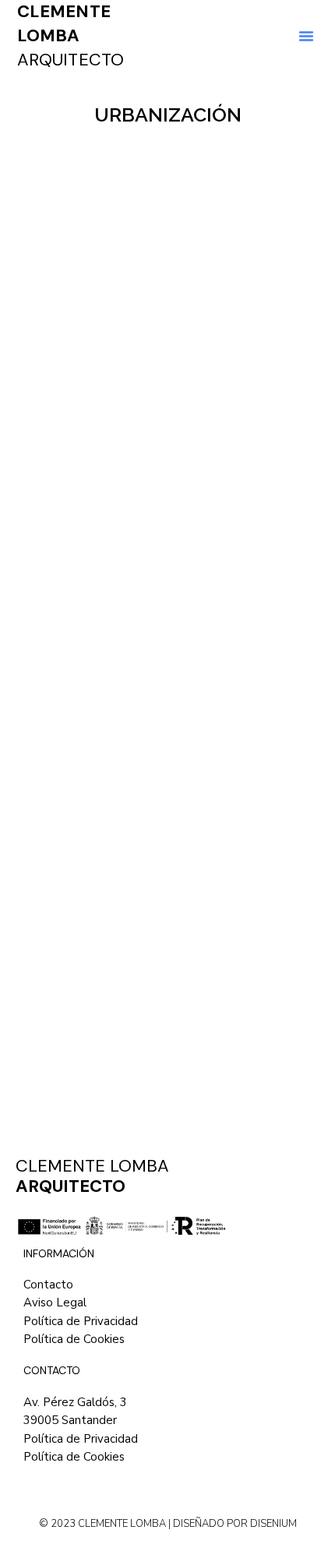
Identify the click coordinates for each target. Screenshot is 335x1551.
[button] (306, 36)
